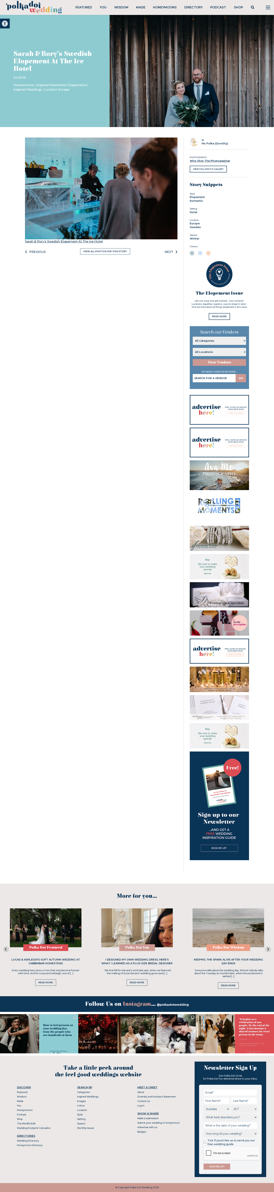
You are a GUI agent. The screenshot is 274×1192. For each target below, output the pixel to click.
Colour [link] (81, 1105)
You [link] (103, 7)
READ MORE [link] (219, 316)
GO (241, 378)
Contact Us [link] (143, 1101)
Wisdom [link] (121, 7)
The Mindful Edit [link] (26, 1123)
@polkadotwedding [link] (173, 1004)
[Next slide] (268, 949)
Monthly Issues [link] (85, 1128)
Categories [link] (83, 1092)
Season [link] (81, 1123)
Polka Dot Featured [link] (45, 947)
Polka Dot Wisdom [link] (228, 947)
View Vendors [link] (219, 362)
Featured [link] (83, 7)
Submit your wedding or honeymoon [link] (158, 1122)
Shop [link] (238, 7)
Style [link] (80, 1114)
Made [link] (140, 7)
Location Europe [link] (57, 89)
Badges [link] (141, 1131)
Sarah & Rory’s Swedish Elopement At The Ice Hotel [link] (64, 241)
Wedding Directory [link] (28, 1140)
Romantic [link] (196, 201)
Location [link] (82, 1110)
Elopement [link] (197, 197)
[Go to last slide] (6, 949)
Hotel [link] (193, 212)
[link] (5, 23)
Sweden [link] (195, 227)
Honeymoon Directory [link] (30, 1145)
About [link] (140, 1092)
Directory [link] (193, 7)
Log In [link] (140, 1105)
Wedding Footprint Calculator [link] (34, 1128)
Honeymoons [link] (165, 7)
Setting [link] (81, 1119)
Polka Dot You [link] (137, 947)
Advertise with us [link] (147, 1127)
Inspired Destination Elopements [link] (62, 85)
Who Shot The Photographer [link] (210, 161)
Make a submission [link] (148, 1118)
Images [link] (81, 1101)
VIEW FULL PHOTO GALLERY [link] (208, 169)
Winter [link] (194, 238)
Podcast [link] (218, 7)
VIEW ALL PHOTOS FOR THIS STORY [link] (105, 251)
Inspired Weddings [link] (28, 89)
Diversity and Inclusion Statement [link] (156, 1096)
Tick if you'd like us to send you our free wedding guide (231, 1142)
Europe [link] (195, 223)
